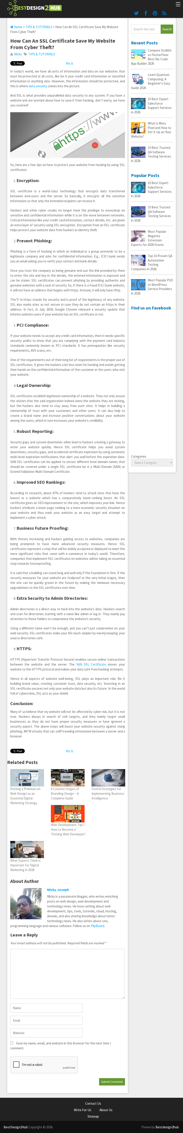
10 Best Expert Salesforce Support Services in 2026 (151, 105)
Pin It (69, 63)
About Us (106, 1110)
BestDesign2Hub (16, 1127)
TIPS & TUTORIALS (38, 27)
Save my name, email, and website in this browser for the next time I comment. (60, 1045)
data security (38, 86)
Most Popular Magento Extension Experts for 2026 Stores (148, 238)
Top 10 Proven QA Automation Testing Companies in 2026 (151, 262)
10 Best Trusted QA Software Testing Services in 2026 (151, 154)
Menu (178, 4)
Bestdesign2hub (167, 1127)
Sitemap (93, 1116)
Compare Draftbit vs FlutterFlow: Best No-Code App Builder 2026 (151, 57)
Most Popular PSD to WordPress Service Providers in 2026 (152, 286)
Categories (138, 456)
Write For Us (82, 1110)
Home (17, 27)
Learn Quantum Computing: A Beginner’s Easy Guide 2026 (150, 81)
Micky (18, 54)
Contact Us (93, 1103)
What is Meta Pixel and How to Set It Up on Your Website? (151, 130)
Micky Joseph (58, 889)
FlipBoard (97, 926)
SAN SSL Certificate (91, 664)
